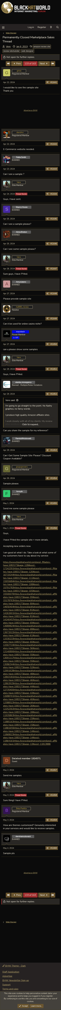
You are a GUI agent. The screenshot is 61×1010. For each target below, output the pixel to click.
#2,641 (53, 82)
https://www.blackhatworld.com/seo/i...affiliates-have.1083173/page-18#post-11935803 (30, 712)
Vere (8, 46)
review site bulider (11, 51)
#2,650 (53, 344)
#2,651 (53, 369)
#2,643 (53, 169)
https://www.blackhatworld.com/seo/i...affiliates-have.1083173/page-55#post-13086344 (30, 661)
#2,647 (53, 268)
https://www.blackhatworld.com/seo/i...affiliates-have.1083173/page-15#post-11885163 (30, 718)
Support (6, 984)
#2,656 (53, 528)
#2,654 (53, 478)
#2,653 (53, 450)
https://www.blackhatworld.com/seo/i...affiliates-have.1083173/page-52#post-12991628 (30, 667)
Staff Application (10, 971)
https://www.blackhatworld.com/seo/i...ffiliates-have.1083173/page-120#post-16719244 (30, 571)
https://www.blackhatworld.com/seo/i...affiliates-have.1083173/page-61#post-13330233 (30, 635)
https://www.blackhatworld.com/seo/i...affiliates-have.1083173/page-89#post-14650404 (30, 603)
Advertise (7, 976)
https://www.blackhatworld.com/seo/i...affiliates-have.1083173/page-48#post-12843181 (30, 673)
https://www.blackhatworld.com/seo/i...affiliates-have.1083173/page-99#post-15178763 (30, 597)
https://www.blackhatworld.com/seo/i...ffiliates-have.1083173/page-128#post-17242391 (27, 565)
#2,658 (53, 795)
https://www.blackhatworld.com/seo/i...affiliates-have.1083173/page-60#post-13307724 (30, 642)
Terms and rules (10, 988)
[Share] (47, 82)
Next (42, 63)
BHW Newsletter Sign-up (15, 980)
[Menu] (3, 27)
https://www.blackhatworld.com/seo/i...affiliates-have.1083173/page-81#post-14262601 (30, 610)
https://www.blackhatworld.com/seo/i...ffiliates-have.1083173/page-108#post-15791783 (30, 584)
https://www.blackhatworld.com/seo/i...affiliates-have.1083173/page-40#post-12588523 (30, 699)
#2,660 (53, 848)
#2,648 (53, 293)
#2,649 (53, 318)
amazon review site (41, 46)
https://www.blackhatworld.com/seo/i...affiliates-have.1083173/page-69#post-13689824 (30, 622)
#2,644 (53, 194)
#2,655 (53, 503)
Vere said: (10, 400)
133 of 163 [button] (30, 63)
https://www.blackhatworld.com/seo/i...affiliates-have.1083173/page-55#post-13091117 (30, 654)
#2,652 (53, 394)
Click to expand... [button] (30, 424)
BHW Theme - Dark (15, 965)
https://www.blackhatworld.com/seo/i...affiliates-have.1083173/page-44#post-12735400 (30, 686)
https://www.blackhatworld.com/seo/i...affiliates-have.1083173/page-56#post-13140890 (30, 648)
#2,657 (53, 770)
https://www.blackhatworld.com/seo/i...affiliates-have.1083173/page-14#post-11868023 (30, 731)
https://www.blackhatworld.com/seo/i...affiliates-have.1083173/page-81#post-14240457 (30, 616)
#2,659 (53, 820)
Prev (18, 63)
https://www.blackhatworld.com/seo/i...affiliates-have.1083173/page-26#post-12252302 (30, 705)
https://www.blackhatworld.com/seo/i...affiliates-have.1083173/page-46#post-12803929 (30, 680)
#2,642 (53, 144)
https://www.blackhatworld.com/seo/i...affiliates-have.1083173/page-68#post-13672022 (30, 629)
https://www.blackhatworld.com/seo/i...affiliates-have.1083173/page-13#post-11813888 (30, 742)
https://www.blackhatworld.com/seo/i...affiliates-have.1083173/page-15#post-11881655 (30, 725)
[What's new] (51, 27)
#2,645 (53, 219)
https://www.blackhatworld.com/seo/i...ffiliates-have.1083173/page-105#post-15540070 (30, 590)
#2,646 (53, 243)
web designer (27, 51)
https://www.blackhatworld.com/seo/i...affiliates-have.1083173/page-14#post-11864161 (30, 737)
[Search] (57, 27)
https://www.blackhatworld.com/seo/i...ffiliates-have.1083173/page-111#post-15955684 (30, 578)
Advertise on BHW (30, 110)
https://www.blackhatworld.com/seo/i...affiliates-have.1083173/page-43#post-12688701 (30, 693)
